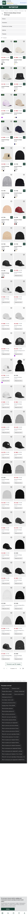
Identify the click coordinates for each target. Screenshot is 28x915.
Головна (2, 10)
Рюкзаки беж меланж (7, 691)
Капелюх (4, 22)
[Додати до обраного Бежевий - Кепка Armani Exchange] (24, 94)
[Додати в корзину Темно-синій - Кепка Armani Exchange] (24, 137)
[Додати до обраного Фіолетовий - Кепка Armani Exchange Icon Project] (11, 94)
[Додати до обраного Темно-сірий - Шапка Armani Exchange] (24, 638)
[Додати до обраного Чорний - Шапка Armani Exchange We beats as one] (24, 587)
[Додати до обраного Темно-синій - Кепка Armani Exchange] (24, 121)
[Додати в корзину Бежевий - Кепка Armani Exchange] (24, 111)
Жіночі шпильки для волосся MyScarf (10, 731)
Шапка (4, 30)
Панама (4, 33)
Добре (8, 909)
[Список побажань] (19, 913)
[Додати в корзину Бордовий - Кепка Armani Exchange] (24, 217)
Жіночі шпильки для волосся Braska (10, 725)
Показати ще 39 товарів (14, 664)
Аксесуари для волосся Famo (9, 702)
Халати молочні (5, 688)
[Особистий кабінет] (24, 913)
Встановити (23, 2)
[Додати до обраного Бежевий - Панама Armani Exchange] (11, 148)
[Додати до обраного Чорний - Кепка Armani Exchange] (11, 41)
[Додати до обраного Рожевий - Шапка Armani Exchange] (24, 462)
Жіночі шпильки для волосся (8, 714)
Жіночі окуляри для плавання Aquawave (11, 745)
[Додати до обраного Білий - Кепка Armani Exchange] (11, 68)
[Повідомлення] (24, 7)
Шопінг (7, 10)
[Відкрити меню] (8, 913)
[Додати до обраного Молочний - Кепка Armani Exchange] (24, 41)
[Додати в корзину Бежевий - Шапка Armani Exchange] (11, 217)
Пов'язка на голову (7, 26)
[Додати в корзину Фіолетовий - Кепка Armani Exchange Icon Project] (11, 111)
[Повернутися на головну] (13, 7)
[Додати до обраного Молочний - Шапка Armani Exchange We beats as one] (11, 587)
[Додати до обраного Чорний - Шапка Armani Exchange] (24, 148)
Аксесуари (21, 10)
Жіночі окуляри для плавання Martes (10, 739)
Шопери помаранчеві (19, 691)
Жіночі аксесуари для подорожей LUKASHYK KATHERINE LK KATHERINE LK (14, 759)
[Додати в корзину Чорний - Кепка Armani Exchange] (11, 57)
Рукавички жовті (15, 688)
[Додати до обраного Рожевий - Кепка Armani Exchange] (24, 308)
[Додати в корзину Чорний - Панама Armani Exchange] (24, 84)
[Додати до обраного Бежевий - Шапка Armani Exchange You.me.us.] (11, 613)
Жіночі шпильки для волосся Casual (10, 728)
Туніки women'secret (19, 694)
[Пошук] (2, 7)
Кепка (3, 18)
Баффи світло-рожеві (7, 694)
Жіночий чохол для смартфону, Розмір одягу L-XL (13, 756)
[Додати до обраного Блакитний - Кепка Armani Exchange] (11, 281)
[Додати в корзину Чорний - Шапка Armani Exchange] (24, 164)
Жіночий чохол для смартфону (9, 716)
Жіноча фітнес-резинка (7, 708)
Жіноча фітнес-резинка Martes (9, 719)
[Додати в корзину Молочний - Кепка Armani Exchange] (24, 57)
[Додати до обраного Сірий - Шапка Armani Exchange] (11, 174)
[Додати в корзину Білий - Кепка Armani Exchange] (11, 84)
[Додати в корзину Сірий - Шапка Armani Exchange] (11, 190)
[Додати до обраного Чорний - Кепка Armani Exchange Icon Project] (24, 333)
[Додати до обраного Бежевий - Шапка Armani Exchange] (11, 201)
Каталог (11, 10)
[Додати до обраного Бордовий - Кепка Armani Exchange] (24, 201)
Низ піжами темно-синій (7, 699)
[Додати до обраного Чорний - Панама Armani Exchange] (24, 68)
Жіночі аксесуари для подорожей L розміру (12, 751)
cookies (18, 898)
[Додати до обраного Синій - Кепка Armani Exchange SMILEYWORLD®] (11, 638)
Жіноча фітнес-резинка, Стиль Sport (10, 736)
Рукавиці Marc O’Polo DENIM (8, 705)
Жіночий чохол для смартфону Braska (10, 734)
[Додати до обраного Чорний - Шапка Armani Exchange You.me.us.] (24, 613)
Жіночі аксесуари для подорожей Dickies (11, 748)
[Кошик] (13, 913)
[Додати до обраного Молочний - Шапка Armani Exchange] (11, 487)
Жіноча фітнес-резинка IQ (8, 711)
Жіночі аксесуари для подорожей (10, 722)
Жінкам (16, 10)
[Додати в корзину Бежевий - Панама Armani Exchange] (11, 164)
